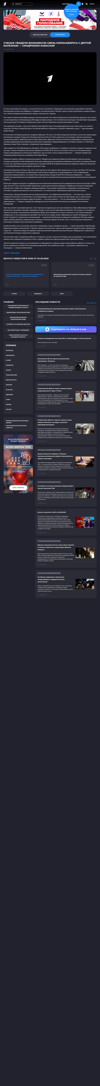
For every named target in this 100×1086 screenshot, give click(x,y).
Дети (62, 293)
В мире (14, 293)
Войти (92, 4)
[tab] (40, 34)
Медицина (38, 293)
